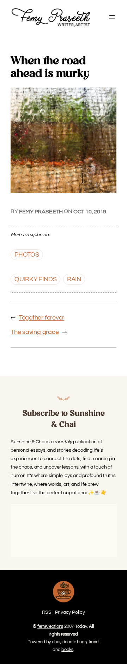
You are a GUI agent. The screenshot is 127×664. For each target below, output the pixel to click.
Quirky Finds (35, 279)
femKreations (50, 626)
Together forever (41, 317)
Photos (26, 254)
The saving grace (35, 332)
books (67, 649)
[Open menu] (112, 17)
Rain (74, 279)
